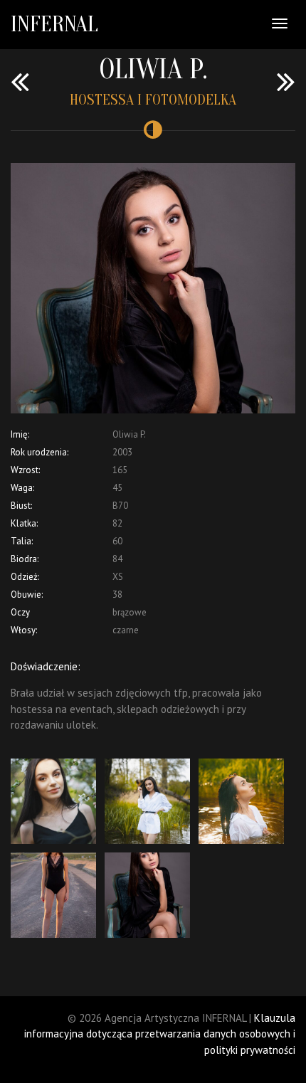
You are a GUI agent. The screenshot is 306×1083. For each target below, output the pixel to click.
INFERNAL (54, 24)
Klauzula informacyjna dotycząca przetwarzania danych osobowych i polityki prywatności (159, 1034)
